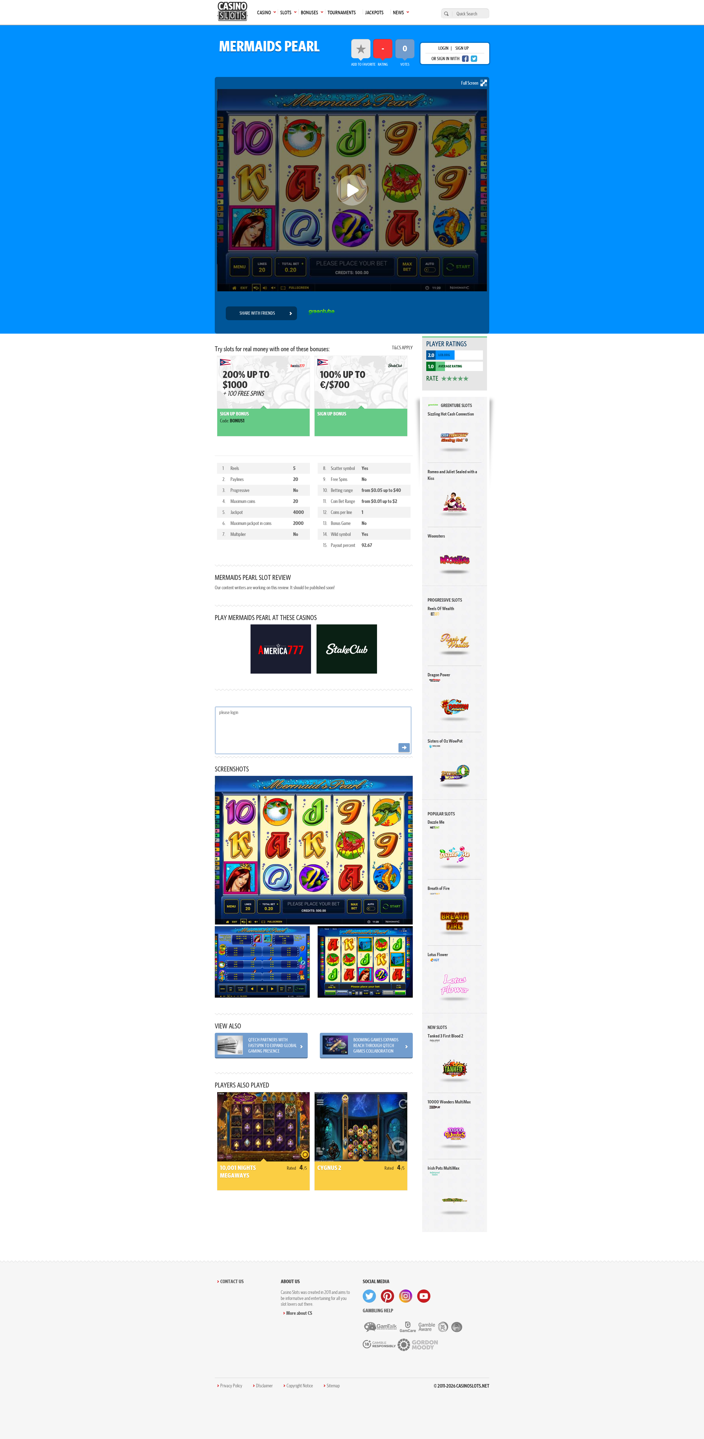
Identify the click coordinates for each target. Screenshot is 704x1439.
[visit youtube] (423, 1296)
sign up (462, 48)
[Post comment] (404, 748)
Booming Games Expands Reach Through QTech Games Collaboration (375, 1045)
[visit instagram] (405, 1296)
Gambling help (378, 1310)
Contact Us (232, 1281)
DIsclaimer (264, 1385)
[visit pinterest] (387, 1296)
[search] (445, 13)
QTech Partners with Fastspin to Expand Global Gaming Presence (272, 1045)
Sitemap (333, 1385)
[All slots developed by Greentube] (321, 313)
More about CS (299, 1313)
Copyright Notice (300, 1385)
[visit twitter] (369, 1296)
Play (455, 438)
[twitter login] (474, 58)
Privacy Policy (231, 1385)
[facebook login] (465, 58)
